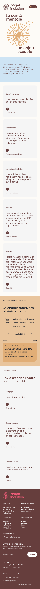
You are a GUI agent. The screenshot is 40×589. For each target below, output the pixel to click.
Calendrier (9, 288)
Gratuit (25, 326)
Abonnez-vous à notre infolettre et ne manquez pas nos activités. (17, 547)
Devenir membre (11, 237)
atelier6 (30, 584)
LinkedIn (24, 521)
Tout (7, 319)
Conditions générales (9, 581)
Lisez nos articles (12, 193)
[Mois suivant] (30, 334)
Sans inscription (17, 319)
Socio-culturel (29, 319)
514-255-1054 (15, 567)
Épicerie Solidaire (27, 509)
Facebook (24, 525)
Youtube (24, 527)
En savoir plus (10, 113)
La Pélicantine (26, 511)
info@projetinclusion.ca (11, 537)
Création (7, 322)
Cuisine (15, 322)
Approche (6, 509)
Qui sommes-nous (9, 507)
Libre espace (25, 507)
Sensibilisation (8, 529)
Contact (8, 480)
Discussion (31, 322)
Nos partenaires (8, 511)
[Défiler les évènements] (35, 340)
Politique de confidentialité (11, 577)
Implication (16, 326)
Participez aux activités (14, 154)
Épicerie (23, 322)
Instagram (24, 523)
